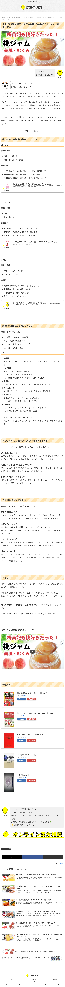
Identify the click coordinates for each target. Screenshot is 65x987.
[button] (53, 857)
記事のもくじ (30, 131)
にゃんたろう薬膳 (7, 848)
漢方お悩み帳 (32, 979)
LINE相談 (32, 981)
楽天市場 (32, 699)
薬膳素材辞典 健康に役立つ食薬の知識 (32, 693)
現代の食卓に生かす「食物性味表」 (31, 735)
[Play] (32, 652)
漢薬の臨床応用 (23, 775)
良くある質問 (53, 979)
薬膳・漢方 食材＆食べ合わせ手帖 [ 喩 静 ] (35, 713)
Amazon (22, 699)
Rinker (24, 695)
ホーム (11, 979)
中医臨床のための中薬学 (26, 755)
